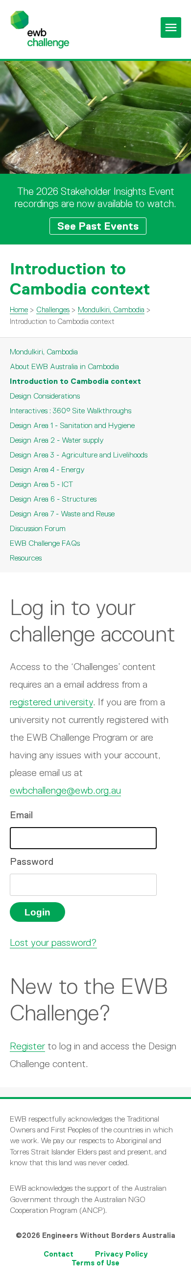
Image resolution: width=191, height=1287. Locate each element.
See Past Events (98, 226)
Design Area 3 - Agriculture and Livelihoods (78, 455)
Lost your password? (53, 942)
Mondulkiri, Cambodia (111, 309)
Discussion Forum (38, 528)
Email (21, 814)
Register (27, 1046)
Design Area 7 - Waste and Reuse (62, 513)
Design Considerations (45, 396)
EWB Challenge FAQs (45, 543)
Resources (26, 558)
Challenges (53, 309)
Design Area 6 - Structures (53, 499)
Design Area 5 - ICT (41, 484)
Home (19, 309)
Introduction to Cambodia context (75, 381)
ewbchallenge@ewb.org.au (65, 790)
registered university (51, 702)
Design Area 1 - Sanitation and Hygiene (72, 425)
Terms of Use (95, 1263)
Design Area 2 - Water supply (57, 440)
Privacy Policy (121, 1254)
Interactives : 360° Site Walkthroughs (70, 410)
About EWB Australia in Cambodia (64, 366)
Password (31, 861)
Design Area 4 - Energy (47, 469)
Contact (58, 1254)
